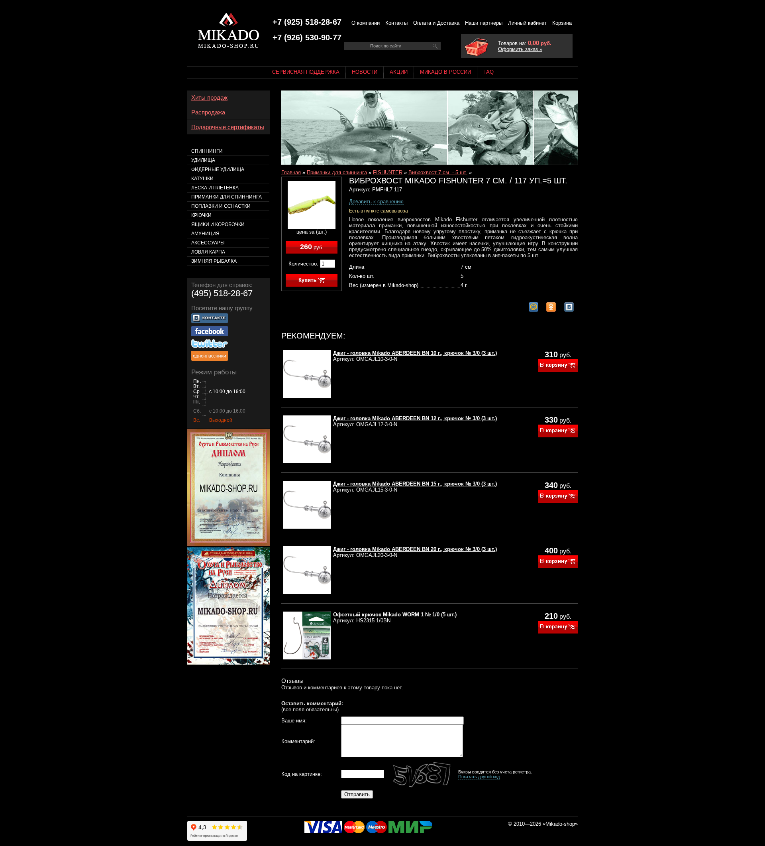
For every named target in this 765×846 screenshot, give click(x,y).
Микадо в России (445, 72)
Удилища (203, 160)
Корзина (562, 23)
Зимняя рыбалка (214, 261)
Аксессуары (208, 242)
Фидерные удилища (217, 169)
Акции (399, 72)
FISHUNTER (387, 172)
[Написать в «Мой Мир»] (533, 307)
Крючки (201, 215)
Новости (364, 72)
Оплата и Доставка (436, 23)
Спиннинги (207, 151)
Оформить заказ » (520, 49)
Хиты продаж (209, 97)
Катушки (202, 178)
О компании (365, 23)
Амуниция (205, 233)
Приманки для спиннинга (337, 172)
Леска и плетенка (215, 187)
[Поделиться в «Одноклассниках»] (551, 307)
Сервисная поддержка (305, 72)
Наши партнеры (483, 23)
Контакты (396, 23)
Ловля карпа (208, 252)
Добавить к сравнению (376, 202)
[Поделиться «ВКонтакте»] (569, 307)
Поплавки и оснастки (221, 206)
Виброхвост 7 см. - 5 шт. (437, 172)
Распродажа (208, 112)
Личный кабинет (527, 23)
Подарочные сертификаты (227, 127)
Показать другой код (479, 776)
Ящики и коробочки (218, 224)
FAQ (488, 72)
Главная (291, 172)
